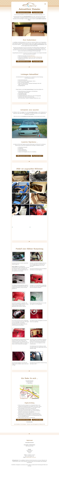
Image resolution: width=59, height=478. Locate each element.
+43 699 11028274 (37, 12)
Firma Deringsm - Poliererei (25, 424)
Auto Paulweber (17, 424)
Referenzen (32, 55)
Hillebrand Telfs (42, 424)
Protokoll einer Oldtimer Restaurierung (35, 57)
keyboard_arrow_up (29, 67)
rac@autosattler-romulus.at (23, 12)
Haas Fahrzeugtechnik (35, 424)
